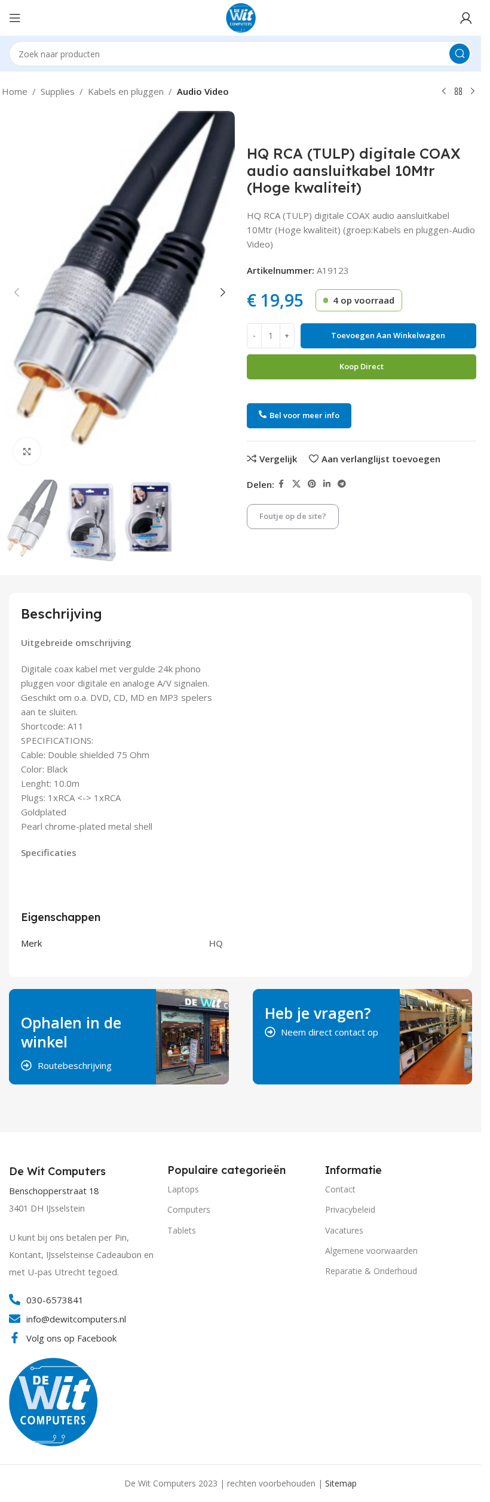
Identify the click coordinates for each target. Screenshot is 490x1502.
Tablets (181, 1230)
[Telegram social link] (342, 484)
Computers (188, 1209)
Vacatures (344, 1230)
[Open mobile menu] (15, 18)
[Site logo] (241, 17)
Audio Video (203, 91)
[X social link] (296, 484)
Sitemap (341, 1483)
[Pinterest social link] (312, 484)
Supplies (58, 91)
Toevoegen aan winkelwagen (388, 335)
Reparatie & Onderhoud (371, 1271)
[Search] (459, 54)
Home (14, 91)
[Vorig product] (444, 92)
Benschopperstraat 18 (54, 1191)
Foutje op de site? (292, 516)
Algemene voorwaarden (371, 1250)
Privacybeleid (350, 1209)
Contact (340, 1189)
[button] (17, 292)
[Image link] (54, 1401)
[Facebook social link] (281, 484)
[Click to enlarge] (27, 451)
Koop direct (361, 366)
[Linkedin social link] (327, 484)
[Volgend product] (473, 92)
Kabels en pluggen (126, 91)
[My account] (466, 18)
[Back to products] (458, 92)
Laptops (183, 1189)
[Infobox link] (59, 1171)
